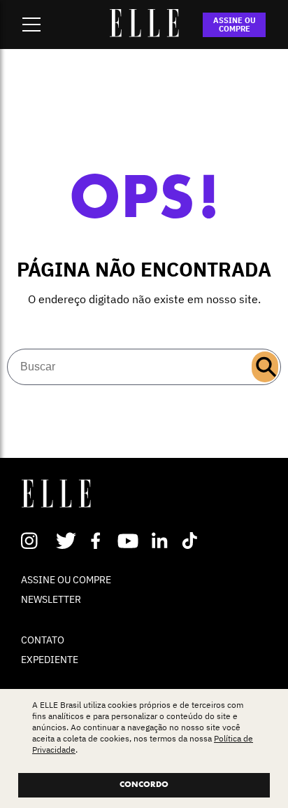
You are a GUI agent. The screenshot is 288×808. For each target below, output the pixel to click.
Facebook (98, 540)
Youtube (129, 540)
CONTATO (42, 640)
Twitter (66, 540)
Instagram (35, 540)
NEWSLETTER (51, 599)
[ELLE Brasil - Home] (144, 33)
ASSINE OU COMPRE (234, 24)
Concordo (144, 785)
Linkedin (161, 540)
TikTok (192, 540)
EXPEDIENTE (49, 659)
